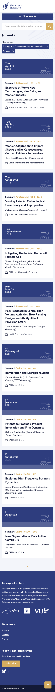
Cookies (5, 634)
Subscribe (10, 663)
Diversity (5, 630)
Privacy (5, 639)
